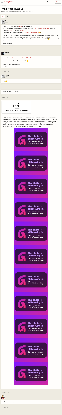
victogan (13, 57)
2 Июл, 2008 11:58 (5, 71)
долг (20, 26)
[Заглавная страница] (9, 1)
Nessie (19, 11)
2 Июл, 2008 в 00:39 (26, 57)
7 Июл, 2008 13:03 (5, 392)
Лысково (36, 28)
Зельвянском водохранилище (30, 32)
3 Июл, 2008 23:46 (5, 97)
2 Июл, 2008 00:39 (5, 49)
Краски (42, 28)
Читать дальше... (7, 386)
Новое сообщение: (11, 11)
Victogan (7, 20)
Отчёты (3, 5)
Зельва (22, 30)
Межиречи (11, 30)
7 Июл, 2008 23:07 (27, 11)
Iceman (7, 52)
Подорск (47, 28)
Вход (57, 2)
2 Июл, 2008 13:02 (5, 86)
